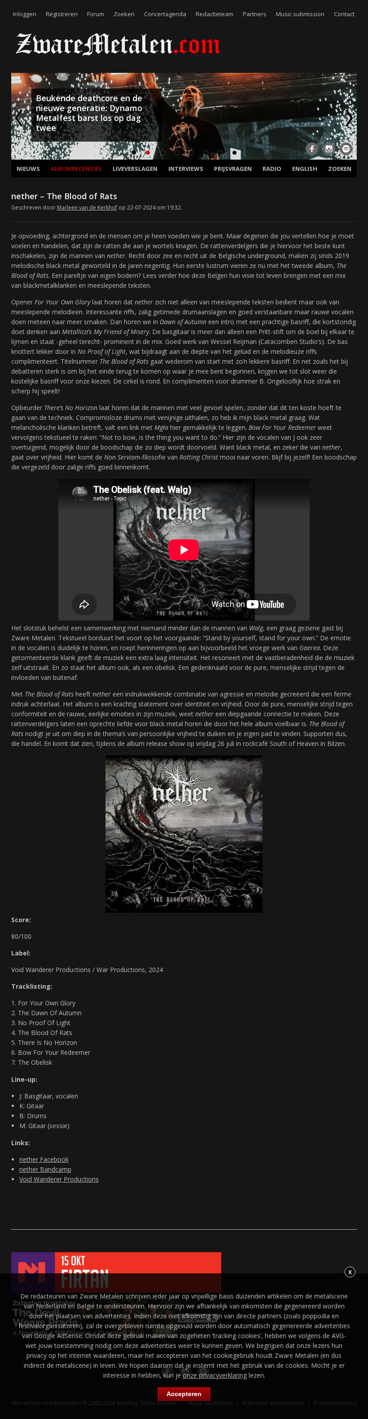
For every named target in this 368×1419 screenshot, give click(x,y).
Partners (255, 14)
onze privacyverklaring (215, 1375)
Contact (344, 14)
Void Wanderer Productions (59, 1179)
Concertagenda (165, 14)
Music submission (300, 14)
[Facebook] (312, 149)
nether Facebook (44, 1159)
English (304, 169)
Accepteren (184, 1393)
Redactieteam (214, 14)
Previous (19, 118)
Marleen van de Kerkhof (87, 207)
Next (348, 118)
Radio (272, 169)
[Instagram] (329, 149)
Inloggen (24, 14)
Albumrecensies (76, 169)
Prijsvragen (233, 169)
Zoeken (124, 14)
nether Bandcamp (45, 1169)
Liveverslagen (135, 169)
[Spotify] (346, 149)
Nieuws (28, 169)
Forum (95, 14)
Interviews (185, 169)
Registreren (62, 14)
